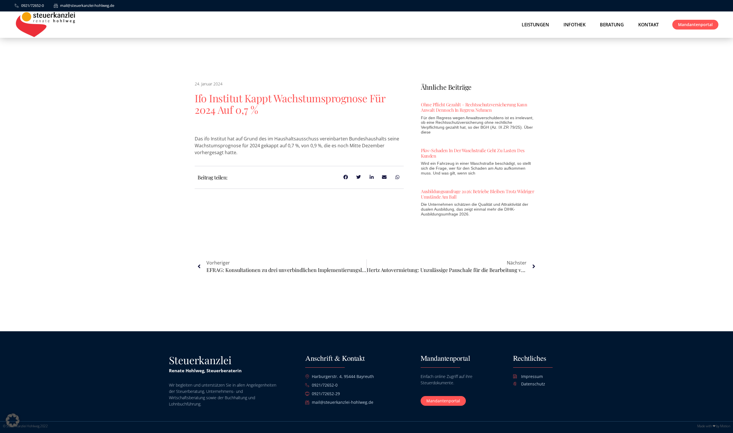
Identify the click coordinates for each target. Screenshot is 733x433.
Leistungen (535, 24)
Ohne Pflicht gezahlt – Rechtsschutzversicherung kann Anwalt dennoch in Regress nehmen (474, 107)
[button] (12, 420)
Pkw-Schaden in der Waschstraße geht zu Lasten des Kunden (473, 153)
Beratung (612, 24)
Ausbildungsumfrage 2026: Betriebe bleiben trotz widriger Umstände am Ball (477, 194)
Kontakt (648, 24)
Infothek (574, 24)
